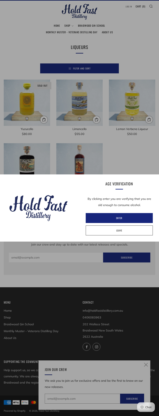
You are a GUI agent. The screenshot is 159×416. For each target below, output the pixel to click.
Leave (119, 230)
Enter (119, 218)
